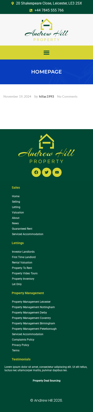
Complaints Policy (23, 339)
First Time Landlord (24, 257)
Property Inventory (23, 278)
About (15, 218)
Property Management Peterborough (34, 328)
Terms (15, 350)
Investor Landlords (23, 251)
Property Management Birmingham (33, 323)
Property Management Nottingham (33, 307)
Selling (16, 201)
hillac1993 (46, 96)
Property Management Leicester (31, 301)
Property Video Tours (24, 273)
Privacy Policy (20, 345)
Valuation (18, 212)
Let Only (17, 284)
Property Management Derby (29, 312)
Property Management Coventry (31, 318)
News (15, 223)
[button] (46, 52)
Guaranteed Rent (22, 228)
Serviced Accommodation (27, 234)
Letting (16, 207)
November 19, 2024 (17, 96)
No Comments (67, 96)
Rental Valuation (22, 262)
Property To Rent (22, 268)
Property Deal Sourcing (46, 380)
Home (15, 196)
